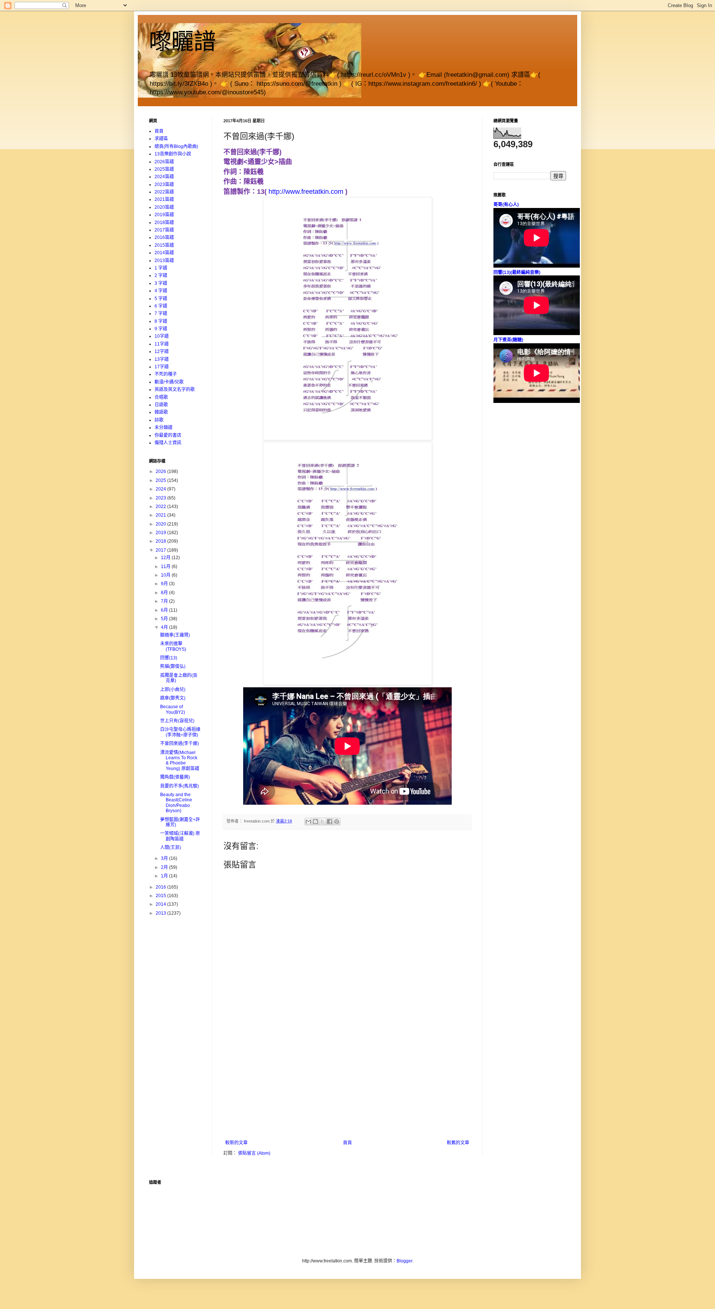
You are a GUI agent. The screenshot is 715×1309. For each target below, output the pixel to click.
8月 (165, 592)
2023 (161, 498)
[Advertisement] (347, 1084)
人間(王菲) (170, 847)
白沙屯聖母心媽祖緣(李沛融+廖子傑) (180, 732)
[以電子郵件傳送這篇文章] (308, 821)
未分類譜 (163, 427)
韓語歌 (161, 412)
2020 (161, 524)
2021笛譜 (164, 199)
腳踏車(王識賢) (175, 635)
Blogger (404, 1261)
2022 (161, 506)
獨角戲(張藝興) (175, 777)
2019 (161, 532)
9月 (165, 583)
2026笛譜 (164, 161)
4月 (165, 627)
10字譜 (162, 336)
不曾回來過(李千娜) (179, 743)
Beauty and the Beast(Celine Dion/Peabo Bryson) (176, 802)
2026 (161, 471)
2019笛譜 (164, 214)
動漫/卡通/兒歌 (169, 382)
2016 (161, 887)
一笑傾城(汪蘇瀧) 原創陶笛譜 (180, 836)
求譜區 (161, 138)
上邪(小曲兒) (172, 689)
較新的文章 (236, 1142)
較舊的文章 (458, 1142)
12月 (166, 557)
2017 (161, 550)
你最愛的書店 (168, 435)
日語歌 (161, 404)
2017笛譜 (164, 230)
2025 (161, 480)
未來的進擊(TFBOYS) (173, 646)
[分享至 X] (322, 821)
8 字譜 (161, 321)
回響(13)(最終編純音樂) (516, 272)
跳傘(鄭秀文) (172, 698)
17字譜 (162, 366)
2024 (161, 489)
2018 (161, 541)
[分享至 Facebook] (329, 821)
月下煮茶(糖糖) (508, 340)
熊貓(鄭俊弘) (172, 666)
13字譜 (162, 359)
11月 (166, 566)
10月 (166, 575)
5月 (165, 618)
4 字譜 (161, 290)
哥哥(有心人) (506, 204)
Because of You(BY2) (172, 709)
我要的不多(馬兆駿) (179, 786)
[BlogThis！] (315, 821)
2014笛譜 (164, 252)
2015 (161, 895)
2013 (161, 913)
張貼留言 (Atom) (254, 1153)
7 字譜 (161, 313)
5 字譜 (161, 298)
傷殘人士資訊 (168, 442)
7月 (165, 601)
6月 (165, 610)
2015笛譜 (164, 245)
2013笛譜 (164, 260)
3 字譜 (161, 283)
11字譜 (162, 344)
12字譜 (162, 351)
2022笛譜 (164, 192)
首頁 (347, 1142)
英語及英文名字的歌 (175, 389)
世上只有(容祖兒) (177, 720)
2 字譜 (161, 275)
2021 (161, 515)
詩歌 (159, 420)
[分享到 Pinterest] (336, 821)
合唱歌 (161, 397)
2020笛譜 (164, 207)
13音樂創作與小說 (173, 154)
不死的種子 (166, 374)
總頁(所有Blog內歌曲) (176, 146)
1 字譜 (161, 268)
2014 (161, 904)
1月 (165, 876)
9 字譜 (161, 328)
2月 (165, 867)
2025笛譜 (164, 169)
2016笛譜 (164, 237)
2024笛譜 (164, 176)
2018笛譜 (164, 222)
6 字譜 (161, 306)
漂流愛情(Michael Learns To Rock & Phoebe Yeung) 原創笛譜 (179, 760)
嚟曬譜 (182, 41)
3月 (165, 858)
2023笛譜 (164, 184)
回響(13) (168, 657)
